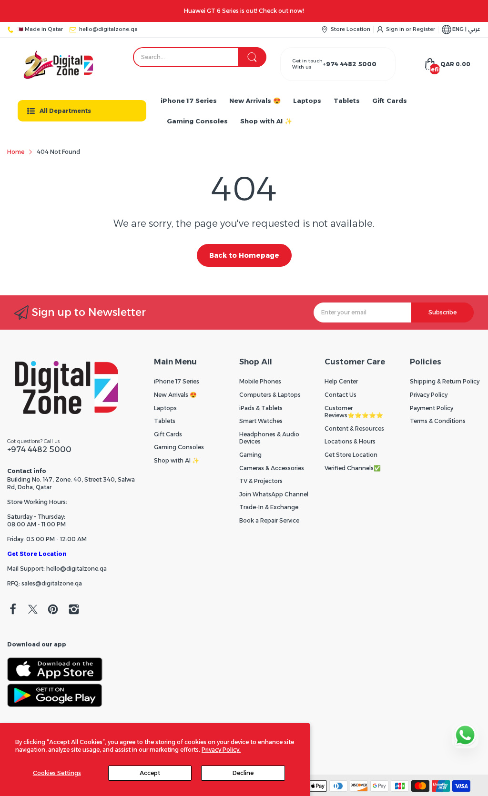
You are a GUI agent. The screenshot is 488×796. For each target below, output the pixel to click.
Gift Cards (168, 434)
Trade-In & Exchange (268, 507)
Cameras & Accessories (271, 468)
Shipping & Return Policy (444, 381)
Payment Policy (431, 408)
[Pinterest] (53, 610)
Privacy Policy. (221, 749)
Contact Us (340, 394)
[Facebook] (13, 610)
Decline (243, 772)
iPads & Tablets (261, 408)
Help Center (341, 381)
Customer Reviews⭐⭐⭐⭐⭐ (354, 411)
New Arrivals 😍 (175, 394)
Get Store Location (37, 553)
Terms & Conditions (438, 420)
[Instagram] (74, 610)
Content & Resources (354, 428)
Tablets (164, 420)
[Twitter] (33, 610)
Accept (150, 772)
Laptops (165, 408)
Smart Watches (261, 420)
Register (424, 29)
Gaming (250, 454)
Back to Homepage (244, 255)
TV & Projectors (261, 480)
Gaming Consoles (179, 447)
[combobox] (199, 57)
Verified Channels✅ (353, 468)
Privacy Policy (428, 394)
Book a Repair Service (269, 520)
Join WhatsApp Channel (273, 494)
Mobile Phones (260, 381)
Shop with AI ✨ (176, 460)
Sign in (396, 29)
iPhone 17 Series (176, 381)
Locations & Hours (350, 441)
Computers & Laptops (270, 394)
